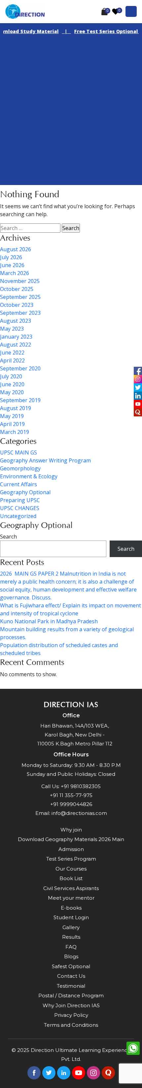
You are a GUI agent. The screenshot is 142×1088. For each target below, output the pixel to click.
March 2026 (14, 273)
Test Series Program (71, 859)
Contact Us (71, 976)
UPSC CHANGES (19, 508)
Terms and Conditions (71, 1025)
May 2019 (12, 416)
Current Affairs (18, 484)
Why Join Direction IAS (71, 1005)
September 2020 (20, 368)
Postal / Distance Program (71, 995)
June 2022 (12, 352)
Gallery (71, 927)
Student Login (71, 917)
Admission (71, 849)
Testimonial (71, 986)
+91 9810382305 (81, 786)
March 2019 (14, 432)
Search (8, 536)
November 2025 (20, 281)
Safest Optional (71, 966)
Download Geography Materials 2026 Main (71, 839)
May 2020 (12, 392)
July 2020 (11, 376)
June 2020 (12, 384)
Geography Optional (25, 492)
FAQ (71, 947)
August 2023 (15, 320)
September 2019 (20, 400)
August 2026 (15, 249)
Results (71, 937)
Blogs (71, 956)
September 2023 (20, 312)
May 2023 (12, 328)
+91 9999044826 (71, 804)
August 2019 (15, 408)
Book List (71, 878)
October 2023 (16, 304)
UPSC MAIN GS (18, 452)
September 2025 (20, 297)
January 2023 (16, 336)
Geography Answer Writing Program (45, 460)
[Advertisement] (71, 114)
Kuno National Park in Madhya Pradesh (49, 621)
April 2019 (12, 424)
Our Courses (71, 869)
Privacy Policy (71, 1015)
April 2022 (12, 360)
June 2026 (12, 265)
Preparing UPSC (20, 500)
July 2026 (11, 257)
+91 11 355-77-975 (71, 795)
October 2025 (16, 289)
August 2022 (15, 344)
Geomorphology (20, 468)
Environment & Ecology (28, 476)
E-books (71, 908)
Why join (71, 830)
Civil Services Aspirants (71, 888)
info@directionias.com (79, 813)
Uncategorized (18, 516)
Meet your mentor (71, 898)
